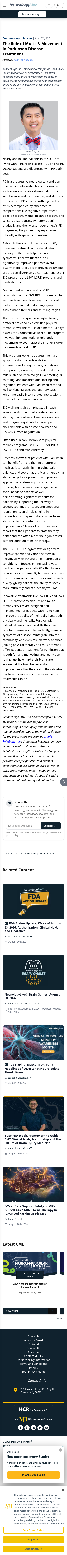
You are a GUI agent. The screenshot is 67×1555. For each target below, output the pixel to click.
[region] (33, 1520)
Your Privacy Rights (33, 1371)
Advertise (33, 1352)
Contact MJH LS (33, 1356)
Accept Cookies (33, 1548)
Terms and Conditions (33, 1364)
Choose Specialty (30, 14)
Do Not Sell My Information (33, 1360)
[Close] (63, 1490)
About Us (33, 1336)
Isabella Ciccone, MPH (20, 936)
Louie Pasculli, (16, 1003)
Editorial (33, 1344)
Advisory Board (33, 1340)
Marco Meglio (32, 1003)
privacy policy (12, 835)
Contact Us (33, 1348)
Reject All (33, 1539)
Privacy (33, 1367)
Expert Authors (48, 853)
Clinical (8, 853)
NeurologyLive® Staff (20, 1148)
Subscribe (49, 825)
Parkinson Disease (26, 853)
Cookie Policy (57, 1523)
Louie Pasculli (15, 1218)
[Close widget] (60, 1450)
